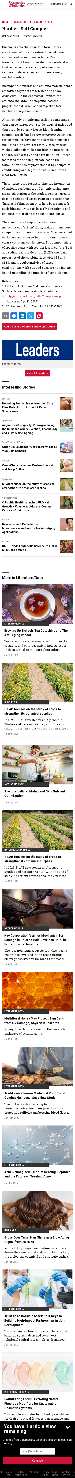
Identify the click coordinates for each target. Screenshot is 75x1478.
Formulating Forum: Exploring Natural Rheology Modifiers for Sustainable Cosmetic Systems (32, 1403)
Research (19, 22)
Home (5, 22)
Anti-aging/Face (14, 784)
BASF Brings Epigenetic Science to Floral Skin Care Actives (29, 548)
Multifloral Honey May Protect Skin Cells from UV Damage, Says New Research (34, 1021)
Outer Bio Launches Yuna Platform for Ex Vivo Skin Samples (29, 448)
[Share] (13, 315)
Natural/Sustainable (17, 849)
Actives (5, 461)
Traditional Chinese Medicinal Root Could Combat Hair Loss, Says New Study (34, 1095)
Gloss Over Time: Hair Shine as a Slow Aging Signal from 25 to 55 (36, 1240)
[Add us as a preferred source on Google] (39, 315)
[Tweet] (30, 315)
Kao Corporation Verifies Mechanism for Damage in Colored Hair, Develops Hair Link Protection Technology (36, 940)
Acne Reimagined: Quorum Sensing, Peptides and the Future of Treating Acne (37, 1174)
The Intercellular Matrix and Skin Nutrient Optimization (34, 793)
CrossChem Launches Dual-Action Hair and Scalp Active (28, 467)
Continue (37, 1460)
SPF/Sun (6, 399)
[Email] (5, 315)
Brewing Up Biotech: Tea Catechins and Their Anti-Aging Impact (37, 633)
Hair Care (10, 1230)
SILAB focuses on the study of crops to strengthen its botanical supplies (28, 485)
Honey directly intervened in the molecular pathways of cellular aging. (35, 1031)
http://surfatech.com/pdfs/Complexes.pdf (35, 296)
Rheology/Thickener (16, 1392)
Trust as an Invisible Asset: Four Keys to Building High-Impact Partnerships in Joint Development (35, 1320)
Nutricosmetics (9, 498)
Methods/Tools (13, 928)
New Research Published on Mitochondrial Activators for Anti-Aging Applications (28, 528)
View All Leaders (37, 373)
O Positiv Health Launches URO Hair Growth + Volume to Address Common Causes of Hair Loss (27, 506)
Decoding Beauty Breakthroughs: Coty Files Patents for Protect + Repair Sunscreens (27, 407)
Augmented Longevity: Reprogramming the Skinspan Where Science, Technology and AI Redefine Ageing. (29, 429)
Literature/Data (41, 22)
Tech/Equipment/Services (14, 442)
